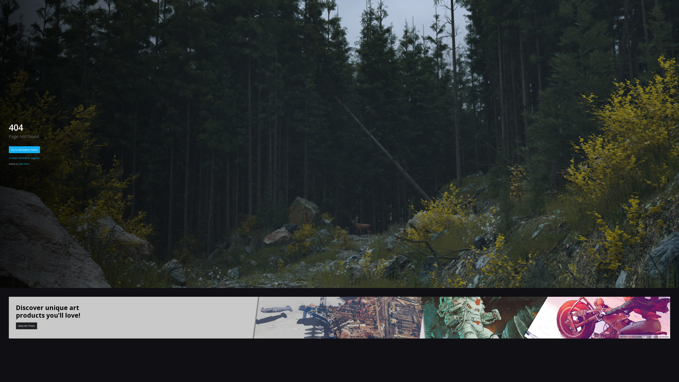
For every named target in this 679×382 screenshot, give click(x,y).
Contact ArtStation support (24, 158)
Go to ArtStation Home (24, 149)
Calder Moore (24, 164)
